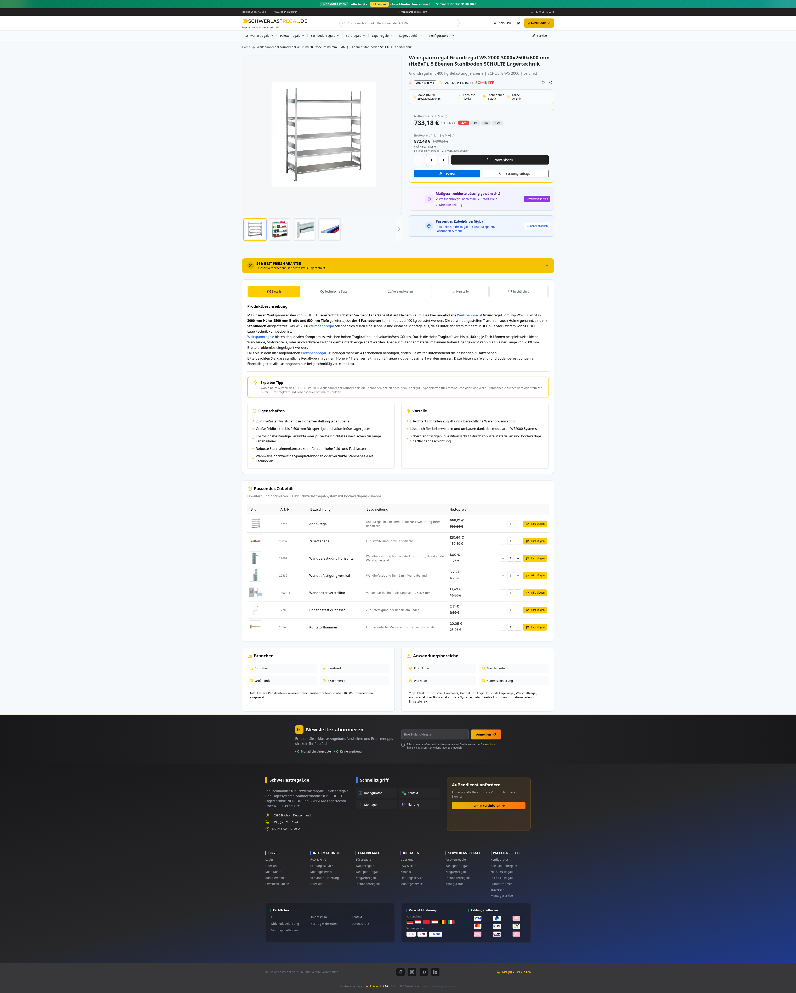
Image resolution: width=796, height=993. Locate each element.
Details (277, 291)
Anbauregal (318, 524)
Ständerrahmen (502, 884)
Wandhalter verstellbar (327, 592)
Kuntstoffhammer (323, 627)
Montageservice (321, 872)
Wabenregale (365, 866)
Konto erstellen (275, 878)
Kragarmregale (366, 878)
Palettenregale (455, 859)
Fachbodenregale (368, 884)
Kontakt (405, 872)
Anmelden (483, 734)
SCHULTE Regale (502, 878)
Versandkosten (402, 291)
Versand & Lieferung (324, 878)
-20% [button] (464, 122)
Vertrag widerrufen (324, 924)
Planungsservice (321, 866)
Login (269, 859)
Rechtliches (521, 291)
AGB (273, 917)
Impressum (319, 917)
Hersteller (463, 291)
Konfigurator (454, 884)
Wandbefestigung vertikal (329, 575)
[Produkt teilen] (550, 82)
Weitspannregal (469, 315)
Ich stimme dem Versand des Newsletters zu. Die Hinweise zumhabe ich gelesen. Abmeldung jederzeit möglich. (451, 746)
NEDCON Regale (502, 872)
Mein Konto (273, 872)
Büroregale (363, 859)
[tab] (398, 266)
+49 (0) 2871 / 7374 (544, 11)
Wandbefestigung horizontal (331, 558)
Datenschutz (488, 744)
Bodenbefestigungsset (327, 610)
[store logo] (274, 21)
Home (246, 47)
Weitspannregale (260, 336)
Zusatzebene (319, 541)
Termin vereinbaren (486, 806)
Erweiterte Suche (277, 884)
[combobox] (399, 23)
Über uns (271, 866)
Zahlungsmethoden (284, 930)
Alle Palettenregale (504, 866)
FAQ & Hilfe (318, 859)
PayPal (450, 174)
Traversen (497, 890)
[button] (255, 229)
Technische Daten (337, 291)
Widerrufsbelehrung (285, 924)
